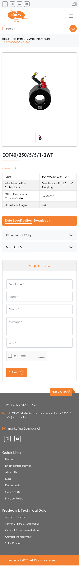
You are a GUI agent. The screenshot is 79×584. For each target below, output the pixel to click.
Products (18, 38)
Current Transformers (38, 38)
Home (5, 38)
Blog (8, 479)
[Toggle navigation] (71, 15)
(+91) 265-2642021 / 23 (20, 405)
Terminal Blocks (15, 517)
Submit (14, 372)
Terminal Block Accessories (22, 523)
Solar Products (14, 543)
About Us (11, 472)
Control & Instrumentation (22, 530)
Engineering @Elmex (18, 465)
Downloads (12, 485)
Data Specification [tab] (18, 220)
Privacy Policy (14, 498)
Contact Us (12, 492)
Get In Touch (61, 392)
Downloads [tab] (42, 220)
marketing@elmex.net (24, 428)
